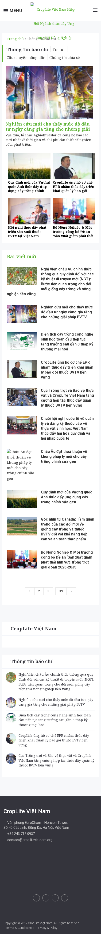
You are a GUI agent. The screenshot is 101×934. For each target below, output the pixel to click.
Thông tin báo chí (32, 661)
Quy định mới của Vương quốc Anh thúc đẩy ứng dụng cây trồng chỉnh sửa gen (29, 188)
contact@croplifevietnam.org (29, 840)
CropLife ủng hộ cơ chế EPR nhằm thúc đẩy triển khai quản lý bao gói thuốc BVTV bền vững (73, 188)
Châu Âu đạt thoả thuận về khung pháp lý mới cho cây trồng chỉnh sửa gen (64, 456)
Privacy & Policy (46, 928)
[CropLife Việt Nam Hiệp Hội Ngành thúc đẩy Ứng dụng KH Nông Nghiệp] (53, 23)
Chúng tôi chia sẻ (64, 57)
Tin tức (59, 49)
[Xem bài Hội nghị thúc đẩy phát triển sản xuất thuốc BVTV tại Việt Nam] (29, 211)
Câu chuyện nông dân (26, 57)
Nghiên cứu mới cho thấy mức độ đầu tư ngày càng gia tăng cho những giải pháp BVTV (48, 129)
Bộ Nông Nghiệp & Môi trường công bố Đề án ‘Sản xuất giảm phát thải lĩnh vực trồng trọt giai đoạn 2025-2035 (73, 236)
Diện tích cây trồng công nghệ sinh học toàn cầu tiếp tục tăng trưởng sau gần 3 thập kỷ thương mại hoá (55, 720)
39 (61, 591)
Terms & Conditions (19, 928)
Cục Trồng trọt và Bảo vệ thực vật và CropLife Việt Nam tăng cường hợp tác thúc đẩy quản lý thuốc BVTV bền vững (56, 760)
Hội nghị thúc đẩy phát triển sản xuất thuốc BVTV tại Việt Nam (27, 231)
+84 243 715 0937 (20, 834)
